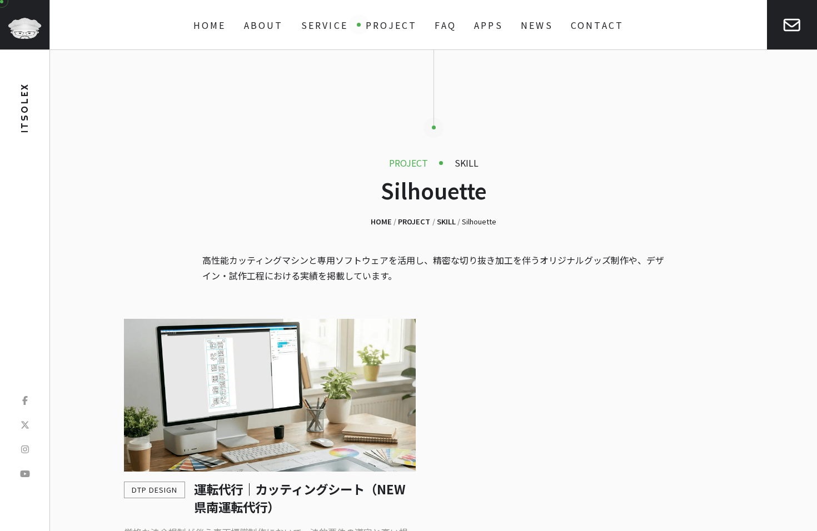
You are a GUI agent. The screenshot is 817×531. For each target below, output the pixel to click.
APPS (488, 25)
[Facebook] (25, 400)
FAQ (445, 25)
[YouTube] (25, 473)
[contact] (792, 24)
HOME (209, 25)
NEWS (537, 25)
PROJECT (391, 25)
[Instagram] (25, 448)
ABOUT (263, 25)
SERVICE (324, 25)
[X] (25, 424)
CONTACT (597, 25)
